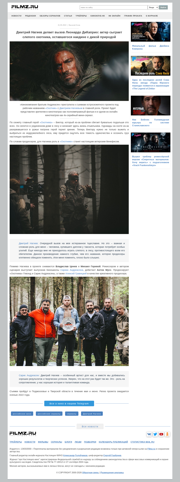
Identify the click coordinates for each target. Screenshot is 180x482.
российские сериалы (49, 414)
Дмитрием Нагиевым (70, 108)
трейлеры (81, 16)
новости (16, 16)
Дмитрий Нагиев (92, 414)
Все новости (90, 426)
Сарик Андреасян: (29, 375)
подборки (90, 442)
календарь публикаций (113, 442)
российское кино (22, 414)
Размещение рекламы (112, 472)
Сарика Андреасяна (71, 270)
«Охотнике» (66, 141)
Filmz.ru (151, 449)
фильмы (43, 442)
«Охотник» (51, 108)
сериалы (71, 414)
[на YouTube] (161, 434)
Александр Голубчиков (75, 455)
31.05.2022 (62, 25)
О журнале (152, 16)
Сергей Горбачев (112, 455)
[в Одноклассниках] (167, 434)
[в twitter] (155, 434)
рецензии (30, 16)
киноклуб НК (98, 16)
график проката (133, 16)
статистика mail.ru (142, 442)
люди (78, 442)
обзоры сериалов (50, 16)
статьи (68, 16)
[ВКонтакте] (149, 434)
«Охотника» (46, 122)
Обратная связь (90, 472)
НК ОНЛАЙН (114, 16)
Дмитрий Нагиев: (28, 243)
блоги (68, 442)
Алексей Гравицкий (76, 273)
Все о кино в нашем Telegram (69, 403)
